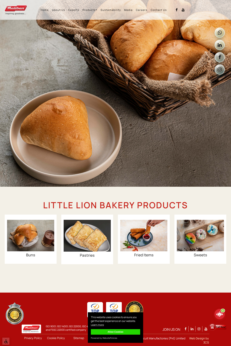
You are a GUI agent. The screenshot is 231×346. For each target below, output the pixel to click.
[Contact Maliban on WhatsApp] (220, 33)
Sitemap (78, 338)
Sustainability (111, 10)
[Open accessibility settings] (5, 341)
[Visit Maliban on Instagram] (220, 69)
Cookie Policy (56, 338)
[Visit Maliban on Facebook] (220, 57)
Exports (73, 10)
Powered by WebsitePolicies (104, 338)
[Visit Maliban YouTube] (183, 10)
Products (89, 10)
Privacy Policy (33, 338)
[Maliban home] (17, 10)
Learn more (97, 324)
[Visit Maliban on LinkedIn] (220, 45)
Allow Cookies (115, 331)
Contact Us (159, 10)
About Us (58, 10)
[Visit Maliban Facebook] (176, 10)
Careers (141, 10)
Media (128, 10)
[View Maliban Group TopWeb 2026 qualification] (14, 313)
